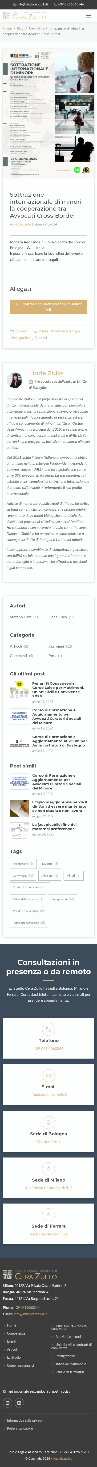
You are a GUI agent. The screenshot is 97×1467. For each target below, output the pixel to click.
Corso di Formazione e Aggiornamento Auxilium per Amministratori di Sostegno (59, 740)
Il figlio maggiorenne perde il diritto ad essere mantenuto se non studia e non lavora (59, 806)
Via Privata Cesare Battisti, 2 (48, 1188)
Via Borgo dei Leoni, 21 (49, 1234)
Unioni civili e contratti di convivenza (71, 1346)
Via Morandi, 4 (48, 1142)
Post (55, 656)
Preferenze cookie (20, 1428)
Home (7, 29)
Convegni (21, 331)
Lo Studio (14, 1357)
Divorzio (50, 863)
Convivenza (23, 875)
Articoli (19, 646)
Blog (20, 29)
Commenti (21, 656)
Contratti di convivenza (30, 887)
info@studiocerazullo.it (48, 1095)
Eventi (11, 1341)
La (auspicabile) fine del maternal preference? (54, 826)
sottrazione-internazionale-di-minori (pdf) (53, 307)
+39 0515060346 (27, 1308)
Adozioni (40, 338)
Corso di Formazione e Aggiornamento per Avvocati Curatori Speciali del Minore (56, 716)
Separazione (23, 863)
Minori (43, 331)
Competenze (16, 1333)
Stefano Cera (24, 617)
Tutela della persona (28, 899)
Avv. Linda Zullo (21, 224)
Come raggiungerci (20, 1365)
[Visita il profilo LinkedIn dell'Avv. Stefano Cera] (7, 1403)
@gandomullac (62, 1458)
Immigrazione (21, 338)
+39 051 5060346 (48, 1049)
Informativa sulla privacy (25, 1420)
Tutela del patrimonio (29, 922)
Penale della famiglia (65, 331)
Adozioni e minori (68, 1337)
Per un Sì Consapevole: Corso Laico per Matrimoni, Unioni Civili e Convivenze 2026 (58, 689)
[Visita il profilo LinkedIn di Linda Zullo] (31, 381)
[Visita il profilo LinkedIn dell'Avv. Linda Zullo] (19, 1403)
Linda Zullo (46, 373)
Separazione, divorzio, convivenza (69, 1327)
